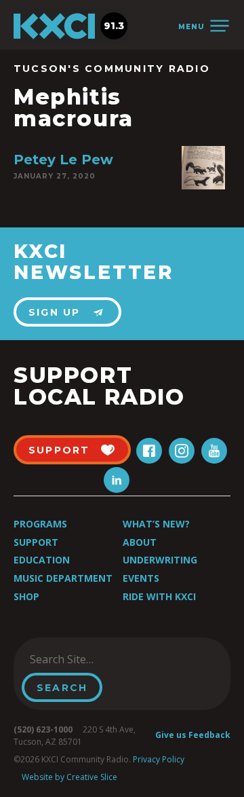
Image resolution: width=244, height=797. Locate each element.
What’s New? (156, 523)
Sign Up (54, 312)
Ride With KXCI (159, 596)
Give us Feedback (192, 735)
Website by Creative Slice (69, 777)
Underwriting (160, 559)
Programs (40, 523)
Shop (26, 596)
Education (42, 559)
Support (36, 542)
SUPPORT (59, 450)
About (140, 542)
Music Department (63, 578)
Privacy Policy (158, 759)
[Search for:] (90, 659)
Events (141, 578)
